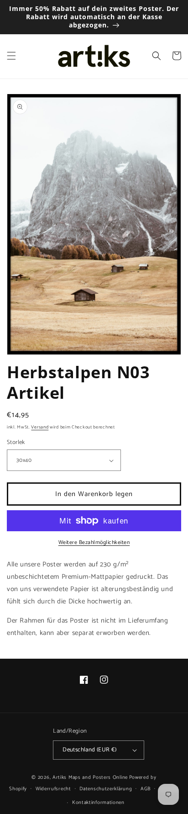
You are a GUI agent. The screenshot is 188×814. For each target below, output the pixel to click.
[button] (11, 56)
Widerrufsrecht (53, 789)
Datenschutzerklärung (105, 789)
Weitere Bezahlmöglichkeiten (94, 543)
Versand (39, 427)
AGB (146, 789)
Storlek (16, 442)
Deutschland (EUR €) (90, 750)
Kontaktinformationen (98, 802)
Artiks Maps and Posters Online (90, 777)
